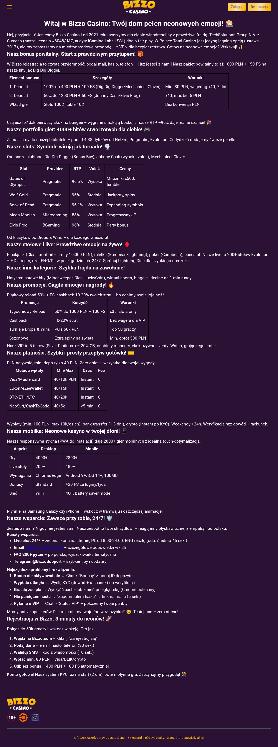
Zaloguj (237, 7)
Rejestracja (259, 7)
